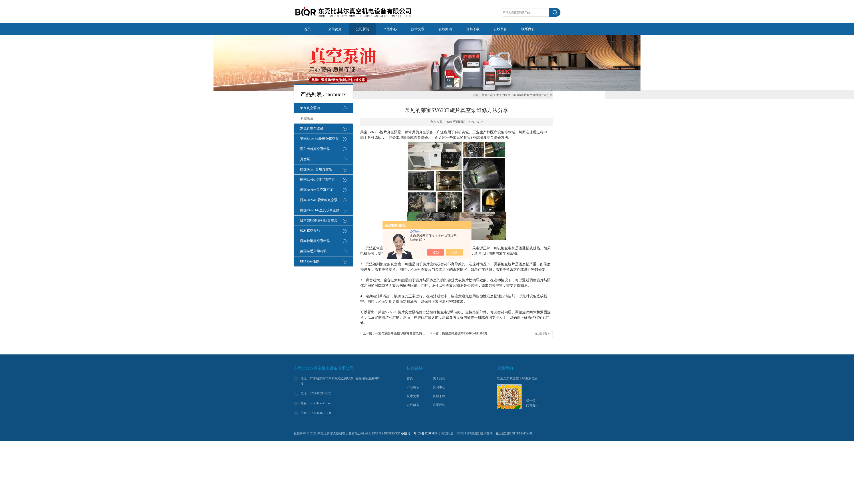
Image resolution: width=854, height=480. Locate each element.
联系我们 (439, 405)
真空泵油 (307, 118)
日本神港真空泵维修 (315, 241)
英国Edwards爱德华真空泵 (319, 138)
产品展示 (413, 387)
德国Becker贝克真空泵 (316, 190)
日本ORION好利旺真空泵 (318, 220)
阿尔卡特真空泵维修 (315, 149)
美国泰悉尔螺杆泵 (313, 251)
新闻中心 (487, 95)
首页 (476, 95)
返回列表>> (543, 333)
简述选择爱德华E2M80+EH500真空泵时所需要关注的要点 (482, 333)
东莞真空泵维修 (311, 128)
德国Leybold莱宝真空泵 (317, 179)
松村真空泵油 (310, 230)
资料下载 (439, 396)
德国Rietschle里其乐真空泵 (319, 210)
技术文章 (413, 396)
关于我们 (439, 378)
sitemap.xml (522, 433)
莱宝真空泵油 (310, 108)
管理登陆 (473, 433)
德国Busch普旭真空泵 (316, 169)
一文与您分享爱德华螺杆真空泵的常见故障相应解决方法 (414, 333)
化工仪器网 (503, 433)
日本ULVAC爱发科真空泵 (319, 200)
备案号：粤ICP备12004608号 (420, 433)
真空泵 (305, 159)
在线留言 (413, 405)
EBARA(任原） (311, 261)
